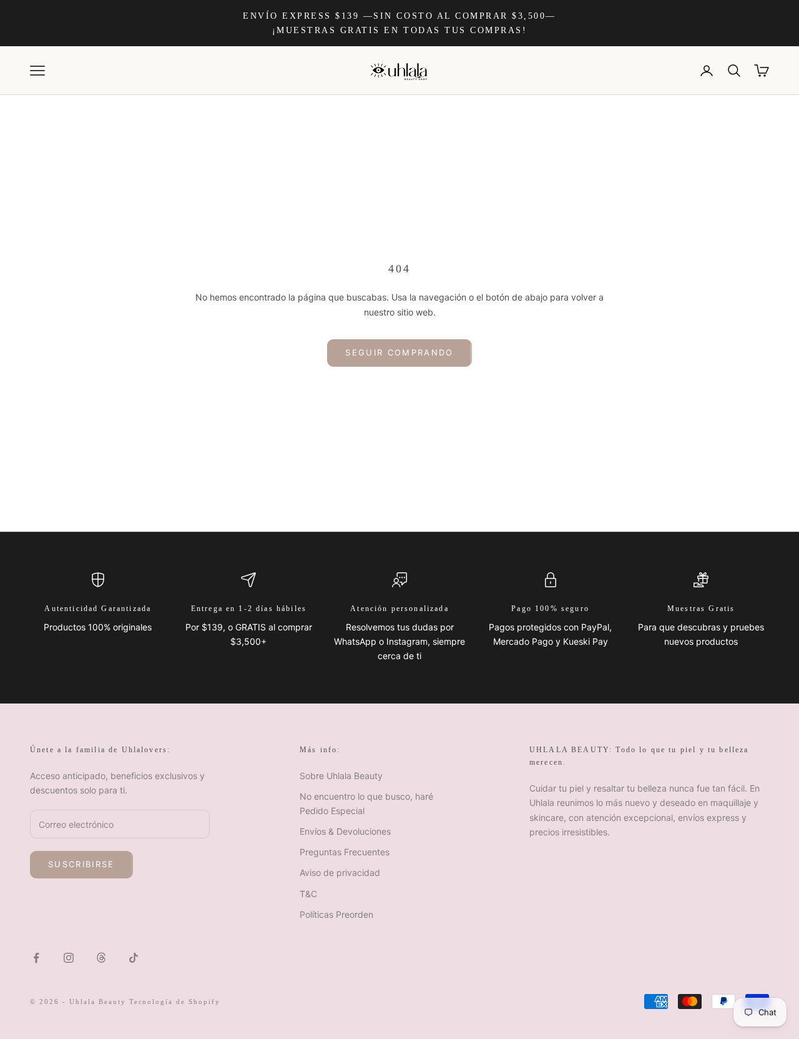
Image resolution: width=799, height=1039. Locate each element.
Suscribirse (81, 864)
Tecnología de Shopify (175, 1001)
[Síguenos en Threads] (101, 958)
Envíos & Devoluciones (345, 831)
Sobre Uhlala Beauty (341, 775)
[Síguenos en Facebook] (36, 958)
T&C (308, 893)
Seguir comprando (399, 352)
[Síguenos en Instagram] (68, 958)
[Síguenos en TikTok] (133, 958)
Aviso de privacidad (340, 872)
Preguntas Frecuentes (345, 852)
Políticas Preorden (336, 914)
